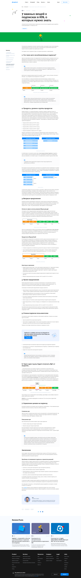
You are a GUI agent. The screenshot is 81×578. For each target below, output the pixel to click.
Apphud (25, 487)
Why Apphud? (32, 2)
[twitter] (38, 511)
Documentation (40, 558)
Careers (39, 560)
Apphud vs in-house (49, 556)
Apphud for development (16, 556)
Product (26, 2)
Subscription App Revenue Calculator (29, 562)
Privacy (57, 558)
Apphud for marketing (15, 558)
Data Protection (59, 560)
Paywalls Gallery (25, 560)
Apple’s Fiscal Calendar (26, 558)
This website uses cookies (20, 572)
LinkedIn (65, 566)
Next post (24, 28)
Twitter (65, 560)
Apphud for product (15, 560)
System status (66, 556)
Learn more (28, 337)
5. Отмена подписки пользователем (9, 62)
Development (26, 6)
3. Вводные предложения (10, 57)
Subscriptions (27, 509)
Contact (48, 2)
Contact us (39, 562)
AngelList (65, 564)
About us (39, 564)
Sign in (58, 2)
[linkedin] (42, 511)
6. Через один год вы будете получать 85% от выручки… (10, 64)
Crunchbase (66, 562)
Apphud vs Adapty (49, 560)
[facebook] (40, 511)
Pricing (38, 2)
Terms (57, 556)
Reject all (55, 574)
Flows (13, 564)
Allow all (64, 574)
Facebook (66, 558)
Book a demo (65, 2)
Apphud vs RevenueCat (50, 558)
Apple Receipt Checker (26, 556)
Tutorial (32, 509)
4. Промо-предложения (9, 59)
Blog (22, 6)
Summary (8, 50)
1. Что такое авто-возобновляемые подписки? (10, 53)
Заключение (8, 69)
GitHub (65, 568)
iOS (22, 509)
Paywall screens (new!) (16, 562)
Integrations (14, 566)
